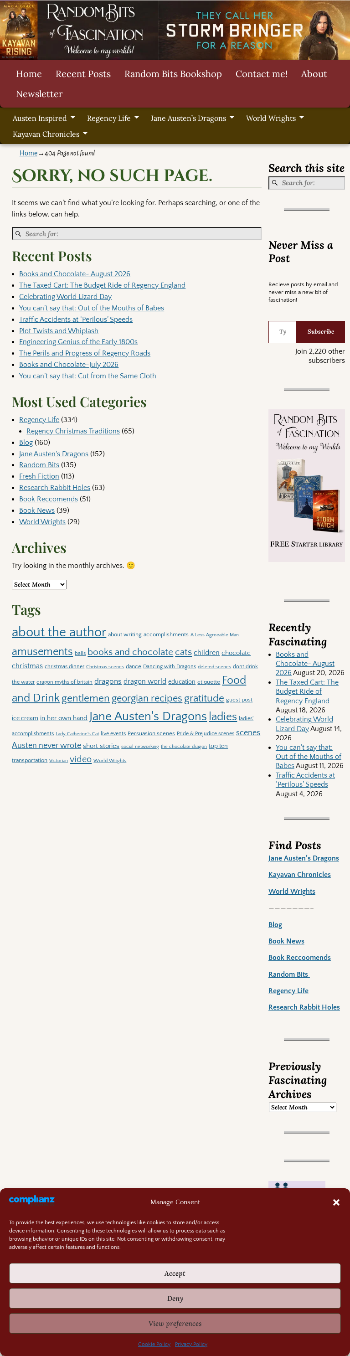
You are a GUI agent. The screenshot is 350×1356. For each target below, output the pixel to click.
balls (80, 653)
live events (113, 734)
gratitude (204, 698)
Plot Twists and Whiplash (58, 331)
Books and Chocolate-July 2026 (68, 365)
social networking (140, 746)
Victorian (58, 760)
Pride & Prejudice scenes (205, 734)
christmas (27, 666)
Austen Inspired (40, 118)
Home (29, 73)
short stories (101, 746)
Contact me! (262, 73)
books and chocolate (130, 652)
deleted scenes (214, 667)
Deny (175, 1298)
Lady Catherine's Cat (77, 734)
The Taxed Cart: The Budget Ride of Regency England (102, 285)
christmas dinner (64, 667)
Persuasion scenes (151, 733)
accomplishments (166, 634)
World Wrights (271, 118)
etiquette (208, 682)
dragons (108, 681)
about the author (59, 632)
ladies (223, 716)
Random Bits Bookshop (173, 73)
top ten (218, 746)
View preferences (175, 1323)
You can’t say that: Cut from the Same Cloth (87, 376)
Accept (175, 1273)
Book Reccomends (48, 499)
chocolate (236, 653)
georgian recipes (147, 698)
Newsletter (39, 93)
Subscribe (321, 331)
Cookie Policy (154, 1344)
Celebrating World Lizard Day (65, 297)
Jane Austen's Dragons (53, 454)
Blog (26, 442)
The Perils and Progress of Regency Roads (84, 353)
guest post (239, 699)
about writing (125, 634)
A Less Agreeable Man (214, 635)
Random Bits (39, 465)
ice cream (25, 718)
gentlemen (86, 698)
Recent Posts (83, 73)
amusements (42, 651)
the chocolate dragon (184, 746)
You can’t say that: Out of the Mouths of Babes (91, 308)
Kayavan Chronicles (46, 134)
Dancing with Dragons (169, 667)
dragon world (145, 681)
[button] (336, 1202)
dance (133, 666)
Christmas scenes (105, 667)
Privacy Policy (191, 1344)
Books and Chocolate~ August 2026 (74, 274)
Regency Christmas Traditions (73, 431)
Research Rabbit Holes (54, 488)
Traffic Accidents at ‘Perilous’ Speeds (76, 319)
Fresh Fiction (39, 476)
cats (183, 652)
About (314, 73)
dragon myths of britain (64, 682)
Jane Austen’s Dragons (188, 118)
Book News (37, 510)
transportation (29, 760)
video (81, 759)
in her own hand (64, 718)
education (182, 682)
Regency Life (109, 118)
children (207, 653)
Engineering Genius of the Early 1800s (78, 342)
